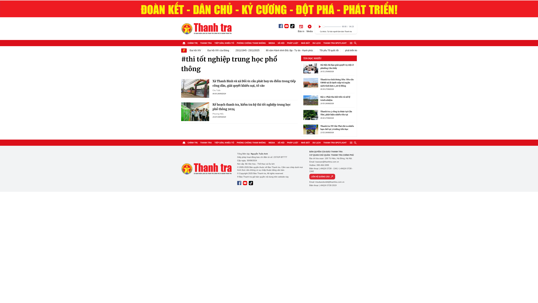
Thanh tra (206, 43)
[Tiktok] (292, 26)
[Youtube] (286, 26)
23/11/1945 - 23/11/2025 (242, 50)
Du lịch (317, 43)
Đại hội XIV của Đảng (213, 50)
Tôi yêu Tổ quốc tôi (323, 50)
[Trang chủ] (184, 43)
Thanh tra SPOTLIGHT (335, 43)
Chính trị (193, 43)
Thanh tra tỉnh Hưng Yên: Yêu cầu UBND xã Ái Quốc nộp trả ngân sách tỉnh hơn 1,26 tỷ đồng (337, 82)
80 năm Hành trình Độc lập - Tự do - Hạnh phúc (284, 50)
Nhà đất (305, 43)
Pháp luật (292, 43)
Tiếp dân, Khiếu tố (224, 43)
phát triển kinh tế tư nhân (352, 50)
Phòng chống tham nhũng (251, 43)
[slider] (332, 26)
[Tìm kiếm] (355, 43)
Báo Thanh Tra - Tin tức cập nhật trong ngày (206, 28)
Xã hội (281, 43)
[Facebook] (281, 26)
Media (272, 43)
